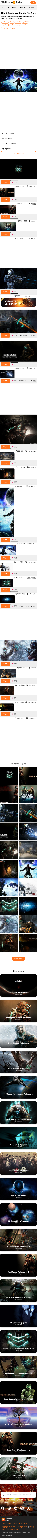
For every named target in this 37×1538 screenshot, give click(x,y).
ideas (13, 28)
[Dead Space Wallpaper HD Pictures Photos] (9, 924)
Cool (25, 1500)
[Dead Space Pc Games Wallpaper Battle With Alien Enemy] (9, 850)
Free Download (18, 153)
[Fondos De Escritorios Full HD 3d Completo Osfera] (28, 887)
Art (8, 8)
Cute (29, 1500)
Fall (17, 1502)
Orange (12, 1502)
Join (33, 3)
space (12, 21)
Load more (18, 959)
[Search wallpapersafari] (3, 1495)
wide (25, 25)
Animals (23, 8)
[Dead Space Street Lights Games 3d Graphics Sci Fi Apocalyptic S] (28, 850)
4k (2, 8)
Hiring (21, 1523)
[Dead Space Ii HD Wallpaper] (9, 869)
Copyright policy (22, 1527)
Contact (14, 1523)
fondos (5, 25)
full (12, 25)
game (19, 21)
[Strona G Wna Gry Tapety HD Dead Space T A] (9, 831)
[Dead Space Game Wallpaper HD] (9, 887)
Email (25, 1523)
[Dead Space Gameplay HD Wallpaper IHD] (28, 813)
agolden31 (9, 149)
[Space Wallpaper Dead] (9, 943)
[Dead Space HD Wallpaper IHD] (28, 869)
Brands (31, 8)
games (26, 21)
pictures (5, 28)
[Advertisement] (18, 49)
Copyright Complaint (8, 1527)
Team (9, 1523)
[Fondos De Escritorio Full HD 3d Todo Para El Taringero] (28, 924)
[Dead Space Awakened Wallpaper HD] (28, 794)
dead (4, 21)
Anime (14, 8)
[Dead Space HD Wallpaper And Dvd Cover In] (28, 776)
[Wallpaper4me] (9, 776)
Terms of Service (12, 1529)
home (18, 25)
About (4, 1523)
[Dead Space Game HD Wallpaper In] (9, 813)
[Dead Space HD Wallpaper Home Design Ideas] (9, 794)
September (5, 1502)
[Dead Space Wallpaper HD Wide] (9, 906)
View (5, 182)
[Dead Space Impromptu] (28, 906)
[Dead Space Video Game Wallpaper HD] (28, 831)
